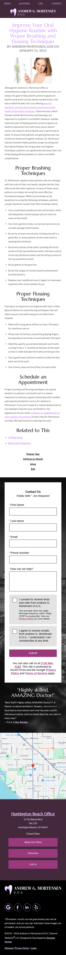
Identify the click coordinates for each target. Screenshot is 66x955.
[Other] (36, 907)
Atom (33, 464)
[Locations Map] (33, 765)
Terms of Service (36, 673)
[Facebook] (18, 907)
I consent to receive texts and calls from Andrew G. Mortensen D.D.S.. (35, 609)
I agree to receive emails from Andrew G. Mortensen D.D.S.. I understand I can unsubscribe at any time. (35, 635)
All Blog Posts (15, 437)
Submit (33, 653)
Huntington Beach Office (33, 813)
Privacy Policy (26, 618)
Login (34, 948)
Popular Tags (33, 454)
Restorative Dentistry (19, 443)
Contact (57, 3)
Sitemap (9, 948)
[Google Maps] (8, 907)
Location (24, 3)
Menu (7, 3)
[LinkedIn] (27, 907)
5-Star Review (20, 722)
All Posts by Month (33, 459)
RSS (33, 469)
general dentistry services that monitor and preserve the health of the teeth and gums (30, 107)
